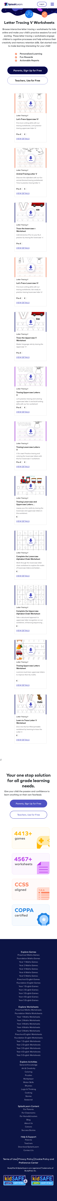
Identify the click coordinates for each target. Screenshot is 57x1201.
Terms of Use (10, 1159)
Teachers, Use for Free (27, 80)
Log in (42, 4)
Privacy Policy (25, 1159)
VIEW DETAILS (22, 139)
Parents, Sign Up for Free (27, 70)
